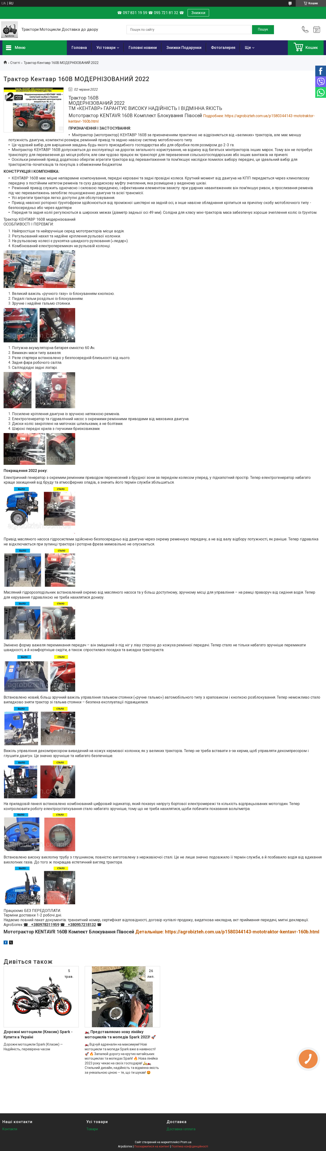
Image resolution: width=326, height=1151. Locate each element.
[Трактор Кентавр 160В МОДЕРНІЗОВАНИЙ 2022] (34, 109)
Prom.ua (185, 1142)
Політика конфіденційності (190, 1146)
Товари (92, 1129)
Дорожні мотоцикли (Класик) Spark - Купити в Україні (38, 1034)
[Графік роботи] (316, 29)
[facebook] (6, 943)
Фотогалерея (223, 47)
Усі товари (106, 47)
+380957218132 (81, 924)
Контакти (9, 1129)
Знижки (198, 12)
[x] (11, 943)
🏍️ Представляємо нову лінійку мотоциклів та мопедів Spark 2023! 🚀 (120, 1034)
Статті (15, 63)
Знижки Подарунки (183, 47)
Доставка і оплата (181, 1129)
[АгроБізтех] (9, 29)
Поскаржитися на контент (151, 1146)
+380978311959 (44, 924)
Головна (79, 47)
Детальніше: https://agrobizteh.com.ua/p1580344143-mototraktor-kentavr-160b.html (227, 932)
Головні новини (143, 47)
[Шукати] (263, 29)
